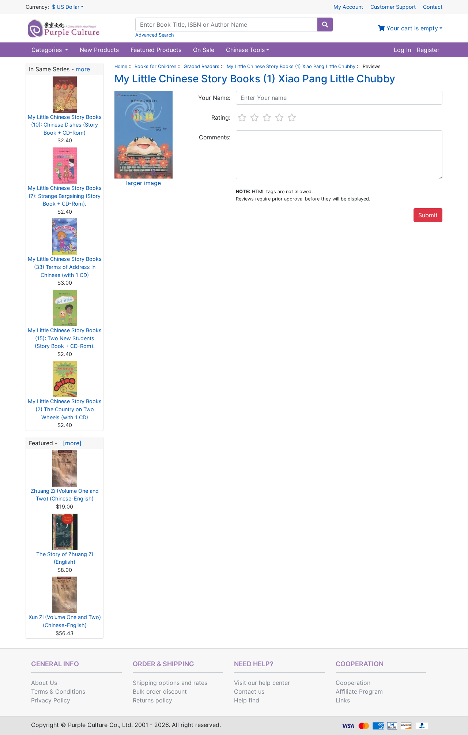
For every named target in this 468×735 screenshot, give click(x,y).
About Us (44, 682)
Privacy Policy (50, 700)
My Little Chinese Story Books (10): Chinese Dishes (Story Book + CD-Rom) (65, 125)
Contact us (249, 691)
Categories (47, 49)
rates (200, 682)
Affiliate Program (359, 691)
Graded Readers (201, 66)
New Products (99, 49)
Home (120, 66)
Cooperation (353, 682)
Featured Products (156, 49)
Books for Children (155, 66)
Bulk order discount (160, 691)
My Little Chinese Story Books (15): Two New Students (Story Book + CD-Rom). (65, 338)
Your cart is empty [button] (411, 28)
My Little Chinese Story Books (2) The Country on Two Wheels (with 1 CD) (65, 409)
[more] (70, 443)
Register (428, 49)
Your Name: (214, 97)
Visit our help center (262, 682)
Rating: (220, 117)
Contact (432, 7)
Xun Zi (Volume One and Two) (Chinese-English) (65, 621)
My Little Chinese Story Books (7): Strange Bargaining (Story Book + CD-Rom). (65, 196)
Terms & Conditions (58, 691)
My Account (348, 7)
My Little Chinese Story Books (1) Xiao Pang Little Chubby (291, 66)
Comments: (214, 137)
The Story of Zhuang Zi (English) (64, 558)
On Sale (203, 49)
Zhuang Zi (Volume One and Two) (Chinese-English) (65, 495)
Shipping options (156, 682)
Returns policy (152, 700)
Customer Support (393, 7)
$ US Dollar (65, 7)
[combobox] (226, 24)
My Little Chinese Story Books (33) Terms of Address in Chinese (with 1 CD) (65, 267)
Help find (246, 700)
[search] (325, 24)
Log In (402, 49)
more (83, 69)
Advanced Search (154, 35)
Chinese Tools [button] (245, 49)
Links (343, 700)
